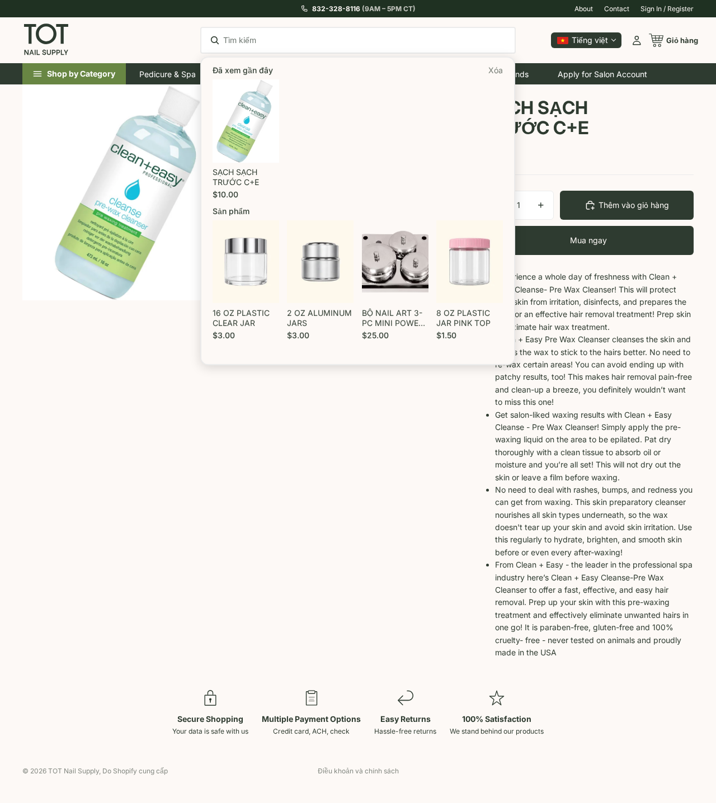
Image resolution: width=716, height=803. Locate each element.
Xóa (496, 70)
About (583, 9)
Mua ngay (588, 240)
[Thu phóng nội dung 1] (130, 192)
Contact (616, 9)
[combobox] (342, 40)
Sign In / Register (667, 9)
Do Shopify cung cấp (135, 771)
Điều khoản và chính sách (358, 771)
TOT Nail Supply (73, 771)
